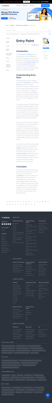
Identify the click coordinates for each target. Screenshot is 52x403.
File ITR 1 (14, 225)
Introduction (46, 55)
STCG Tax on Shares (30, 293)
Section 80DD (16, 318)
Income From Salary (43, 288)
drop (30, 98)
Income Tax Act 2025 (17, 292)
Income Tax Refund (17, 293)
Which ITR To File (16, 290)
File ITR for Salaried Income (18, 232)
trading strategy (30, 62)
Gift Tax (40, 298)
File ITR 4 (14, 230)
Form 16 (14, 302)
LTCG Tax (28, 286)
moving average (21, 153)
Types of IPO (41, 332)
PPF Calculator (42, 268)
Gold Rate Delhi (16, 333)
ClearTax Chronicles (6, 250)
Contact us (4, 237)
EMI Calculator (29, 268)
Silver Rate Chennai (30, 331)
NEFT (27, 317)
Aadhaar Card (29, 312)
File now (26, 1)
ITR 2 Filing (15, 297)
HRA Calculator (16, 268)
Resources (25, 5)
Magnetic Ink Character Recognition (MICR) (30, 34)
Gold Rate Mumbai (17, 338)
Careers (3, 239)
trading (18, 148)
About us (3, 236)
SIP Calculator (29, 266)
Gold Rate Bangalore (17, 329)
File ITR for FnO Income (17, 237)
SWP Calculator (42, 273)
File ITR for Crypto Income (18, 242)
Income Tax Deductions (18, 310)
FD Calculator (28, 271)
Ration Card (28, 314)
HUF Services (41, 225)
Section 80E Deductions (18, 314)
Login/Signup (45, 5)
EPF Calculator (42, 271)
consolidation (20, 175)
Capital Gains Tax (29, 284)
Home (7, 25)
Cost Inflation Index (30, 292)
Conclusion (45, 58)
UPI (26, 316)
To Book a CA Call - (40, 1)
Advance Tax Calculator (18, 266)
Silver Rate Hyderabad (30, 334)
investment (25, 64)
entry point (22, 54)
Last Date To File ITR (17, 288)
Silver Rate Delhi (29, 333)
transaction (27, 82)
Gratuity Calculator (43, 269)
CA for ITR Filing (29, 224)
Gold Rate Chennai (17, 331)
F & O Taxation (42, 230)
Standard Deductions (17, 316)
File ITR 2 (14, 226)
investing (29, 54)
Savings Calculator (30, 275)
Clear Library (4, 246)
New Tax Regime (16, 286)
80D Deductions (16, 312)
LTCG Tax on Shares (30, 295)
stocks (34, 92)
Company (32, 5)
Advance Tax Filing (42, 226)
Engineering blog (5, 245)
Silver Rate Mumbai (30, 338)
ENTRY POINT (32, 25)
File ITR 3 (14, 228)
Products (18, 5)
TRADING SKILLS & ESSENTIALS (22, 25)
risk (30, 64)
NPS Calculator (42, 275)
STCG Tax (28, 288)
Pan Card (28, 310)
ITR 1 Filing (15, 295)
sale (17, 84)
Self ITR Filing (15, 223)
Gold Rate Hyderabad (17, 334)
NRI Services (41, 232)
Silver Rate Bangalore (30, 329)
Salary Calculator (16, 271)
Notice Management (43, 223)
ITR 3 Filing (15, 299)
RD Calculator (29, 273)
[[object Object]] (47, 395)
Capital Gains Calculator (18, 270)
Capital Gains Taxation (43, 228)
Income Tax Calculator (17, 264)
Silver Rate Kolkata (30, 336)
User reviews (4, 243)
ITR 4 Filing (15, 301)
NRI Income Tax (42, 296)
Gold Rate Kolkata (17, 336)
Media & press (4, 241)
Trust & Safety (4, 252)
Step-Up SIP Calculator (31, 269)
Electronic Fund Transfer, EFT (13, 34)
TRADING (12, 25)
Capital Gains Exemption (31, 290)
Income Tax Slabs (16, 284)
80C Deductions (16, 309)
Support (3, 230)
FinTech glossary (5, 248)
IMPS (27, 319)
